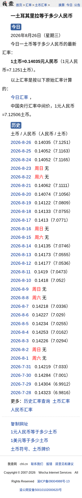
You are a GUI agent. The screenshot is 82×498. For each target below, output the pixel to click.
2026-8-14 (21, 246)
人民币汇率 (22, 409)
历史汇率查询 (37, 401)
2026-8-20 (21, 194)
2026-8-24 (21, 159)
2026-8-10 (21, 280)
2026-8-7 (20, 306)
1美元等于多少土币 (29, 440)
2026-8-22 (21, 177)
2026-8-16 (21, 228)
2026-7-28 (21, 392)
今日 (69, 5)
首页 (19, 5)
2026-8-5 (20, 323)
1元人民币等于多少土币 (34, 432)
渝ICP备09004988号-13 (53, 481)
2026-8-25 (21, 151)
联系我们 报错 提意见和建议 (52, 464)
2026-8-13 (21, 254)
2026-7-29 (21, 384)
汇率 (29, 5)
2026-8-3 (20, 340)
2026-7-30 (21, 375)
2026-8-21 (21, 185)
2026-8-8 (20, 297)
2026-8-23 (21, 168)
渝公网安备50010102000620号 (40, 490)
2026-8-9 (20, 289)
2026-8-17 (21, 220)
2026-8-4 (20, 332)
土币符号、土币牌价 (30, 449)
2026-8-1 (20, 358)
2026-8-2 (20, 349)
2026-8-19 (21, 202)
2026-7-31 (21, 366)
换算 (62, 5)
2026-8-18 (21, 211)
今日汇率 (19, 97)
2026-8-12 (21, 263)
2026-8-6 (20, 315)
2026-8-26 (21, 142)
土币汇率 (41, 5)
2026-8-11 (21, 271)
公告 (77, 5)
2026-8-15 (21, 237)
